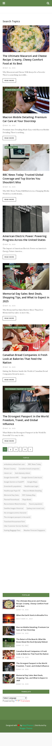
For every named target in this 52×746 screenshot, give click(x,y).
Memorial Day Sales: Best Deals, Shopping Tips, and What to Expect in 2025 (26, 297)
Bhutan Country (10, 469)
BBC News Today (34, 464)
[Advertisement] (26, 563)
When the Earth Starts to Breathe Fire (32, 615)
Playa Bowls (26, 499)
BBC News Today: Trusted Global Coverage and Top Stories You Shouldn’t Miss (23, 178)
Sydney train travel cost (35, 508)
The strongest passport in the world (17, 517)
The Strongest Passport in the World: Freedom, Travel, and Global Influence (26, 420)
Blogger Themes (26, 728)
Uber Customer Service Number (16, 526)
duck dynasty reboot (22, 473)
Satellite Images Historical (13, 508)
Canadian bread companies (29, 469)
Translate (25, 700)
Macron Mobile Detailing (32, 491)
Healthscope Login (31, 486)
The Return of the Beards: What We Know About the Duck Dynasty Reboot (32, 640)
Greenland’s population (12, 486)
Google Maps (32, 482)
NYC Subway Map (28, 495)
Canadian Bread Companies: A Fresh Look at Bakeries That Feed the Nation (25, 358)
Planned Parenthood (11, 499)
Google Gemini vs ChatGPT (14, 482)
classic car (8, 473)
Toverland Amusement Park (14, 521)
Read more (9, 80)
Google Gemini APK (11, 477)
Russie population (35, 504)
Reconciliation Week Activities (15, 504)
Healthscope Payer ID (12, 491)
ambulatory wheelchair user (14, 464)
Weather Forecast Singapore (34, 530)
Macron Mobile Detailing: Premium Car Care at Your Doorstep (25, 119)
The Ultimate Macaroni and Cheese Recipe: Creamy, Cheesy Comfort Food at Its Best (25, 59)
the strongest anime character (15, 513)
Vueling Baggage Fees (12, 530)
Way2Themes (28, 725)
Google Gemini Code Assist (32, 477)
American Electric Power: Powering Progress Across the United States (25, 238)
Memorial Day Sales (11, 495)
